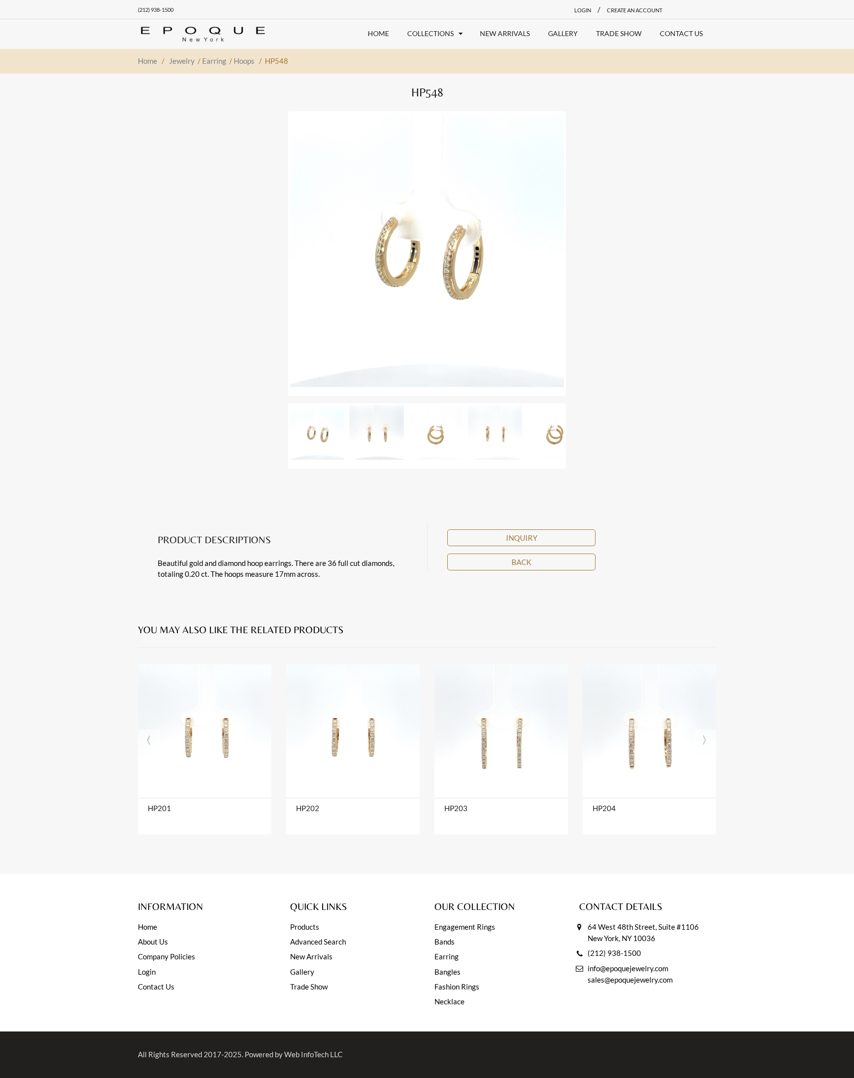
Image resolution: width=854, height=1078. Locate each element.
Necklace (449, 1001)
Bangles (447, 971)
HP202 (307, 808)
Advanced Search (318, 941)
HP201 (159, 808)
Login (147, 971)
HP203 (456, 808)
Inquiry (521, 537)
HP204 (604, 808)
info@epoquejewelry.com (628, 968)
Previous (271, 250)
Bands (444, 941)
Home (147, 60)
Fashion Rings (456, 986)
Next (582, 250)
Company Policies (166, 956)
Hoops (244, 60)
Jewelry (182, 60)
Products (304, 926)
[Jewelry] (203, 34)
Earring (214, 60)
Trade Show (309, 986)
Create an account (634, 10)
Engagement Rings (464, 926)
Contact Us (156, 986)
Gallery (302, 971)
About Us (153, 941)
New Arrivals (311, 956)
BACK (521, 562)
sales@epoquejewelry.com (630, 979)
